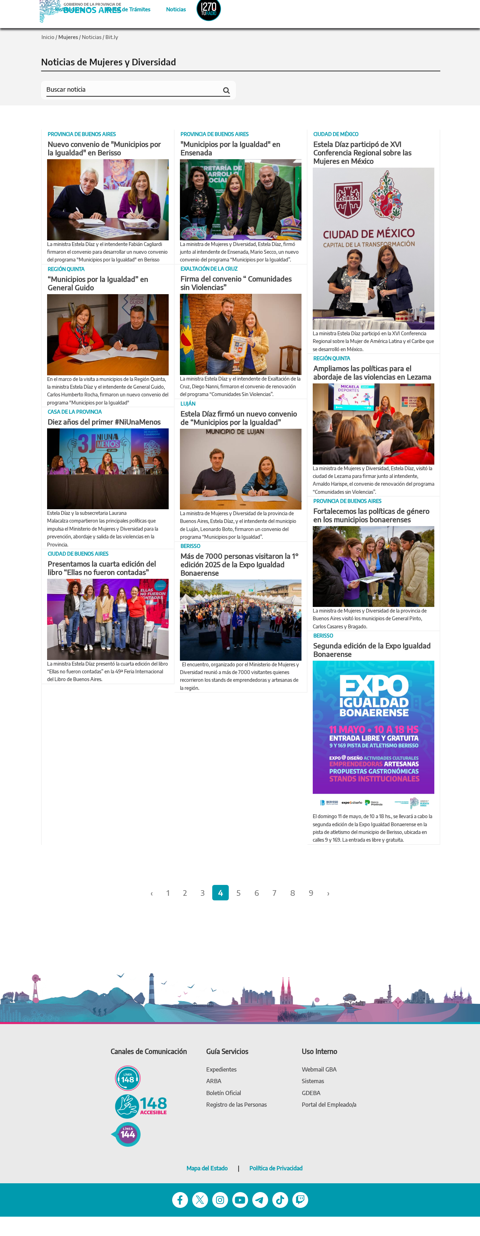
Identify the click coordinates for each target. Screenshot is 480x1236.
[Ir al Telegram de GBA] (260, 1199)
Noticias (170, 8)
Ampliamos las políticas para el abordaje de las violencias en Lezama (372, 372)
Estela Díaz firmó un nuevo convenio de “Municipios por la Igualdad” (239, 417)
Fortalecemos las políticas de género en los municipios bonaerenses (371, 515)
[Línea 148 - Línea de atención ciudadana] (126, 1078)
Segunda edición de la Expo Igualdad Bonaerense (372, 649)
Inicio (47, 37)
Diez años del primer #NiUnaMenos (104, 421)
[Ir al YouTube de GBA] (240, 1199)
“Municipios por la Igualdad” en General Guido (98, 283)
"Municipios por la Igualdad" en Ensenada (230, 148)
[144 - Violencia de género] (126, 1134)
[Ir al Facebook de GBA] (180, 1199)
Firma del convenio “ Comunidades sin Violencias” (236, 282)
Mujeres (68, 37)
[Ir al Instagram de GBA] (220, 1199)
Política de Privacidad (276, 1168)
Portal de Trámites (124, 8)
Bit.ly (111, 37)
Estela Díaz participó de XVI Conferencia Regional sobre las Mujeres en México (362, 152)
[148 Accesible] (139, 1106)
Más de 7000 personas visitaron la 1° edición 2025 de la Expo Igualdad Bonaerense (240, 564)
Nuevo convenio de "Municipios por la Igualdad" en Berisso (104, 148)
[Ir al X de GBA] (200, 1199)
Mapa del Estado (207, 1168)
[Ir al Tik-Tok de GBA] (280, 1199)
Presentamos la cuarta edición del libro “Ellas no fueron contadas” (102, 567)
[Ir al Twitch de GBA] (300, 1199)
